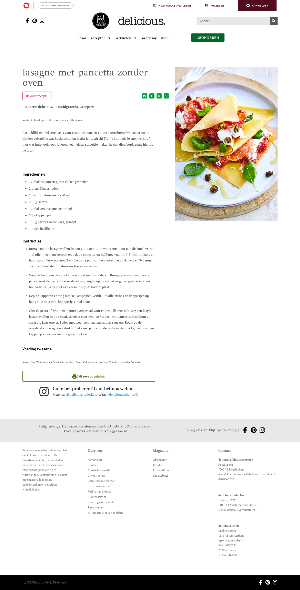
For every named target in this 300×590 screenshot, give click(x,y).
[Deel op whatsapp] (166, 96)
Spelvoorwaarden (99, 486)
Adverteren (95, 460)
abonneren (208, 37)
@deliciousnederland (82, 394)
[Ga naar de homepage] (100, 20)
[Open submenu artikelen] (135, 38)
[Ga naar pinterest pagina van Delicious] (33, 20)
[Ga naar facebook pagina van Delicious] (26, 20)
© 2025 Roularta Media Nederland (45, 582)
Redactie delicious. (38, 106)
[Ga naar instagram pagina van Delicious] (40, 20)
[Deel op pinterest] (144, 96)
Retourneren (95, 507)
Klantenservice (97, 497)
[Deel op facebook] (151, 96)
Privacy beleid (96, 475)
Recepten (87, 106)
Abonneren (160, 460)
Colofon (158, 465)
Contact (93, 465)
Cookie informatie (99, 470)
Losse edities (161, 470)
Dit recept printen (91, 376)
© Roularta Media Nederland (105, 513)
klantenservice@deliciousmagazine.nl (95, 431)
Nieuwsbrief (160, 475)
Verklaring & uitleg (99, 491)
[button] (257, 5)
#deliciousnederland (122, 394)
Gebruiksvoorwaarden (101, 481)
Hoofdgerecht (67, 106)
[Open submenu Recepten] (109, 38)
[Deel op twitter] (159, 96)
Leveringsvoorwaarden (102, 502)
